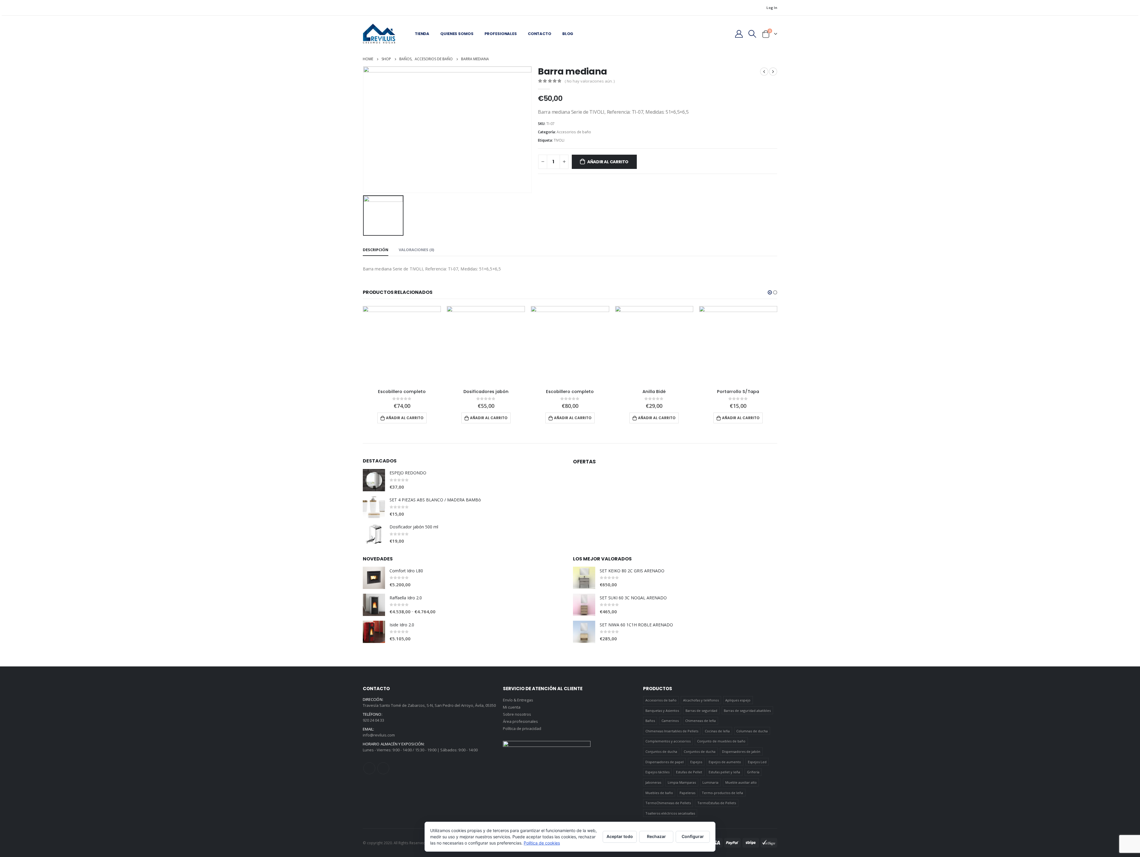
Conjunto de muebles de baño (721, 741)
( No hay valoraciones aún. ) (590, 81)
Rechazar (656, 836)
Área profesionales (520, 721)
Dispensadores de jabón (741, 751)
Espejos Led (757, 762)
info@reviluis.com (379, 735)
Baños (650, 720)
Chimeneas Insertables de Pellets (671, 731)
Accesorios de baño (574, 131)
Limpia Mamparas (682, 782)
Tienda (422, 34)
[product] (402, 345)
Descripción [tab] (375, 249)
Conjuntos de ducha (661, 751)
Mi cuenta (511, 707)
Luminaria (710, 782)
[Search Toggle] (752, 34)
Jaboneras (653, 782)
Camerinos (670, 720)
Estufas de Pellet (689, 772)
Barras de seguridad (701, 710)
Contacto (539, 34)
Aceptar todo (620, 836)
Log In (772, 7)
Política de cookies (542, 842)
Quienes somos (456, 34)
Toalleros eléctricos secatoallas (670, 813)
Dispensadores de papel (664, 762)
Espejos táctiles (657, 772)
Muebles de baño (659, 793)
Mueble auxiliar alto (741, 782)
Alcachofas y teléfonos (701, 700)
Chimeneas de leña (700, 720)
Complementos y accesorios (668, 741)
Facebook (369, 768)
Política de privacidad (522, 728)
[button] (769, 292)
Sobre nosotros (517, 714)
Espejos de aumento (725, 762)
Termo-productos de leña (722, 793)
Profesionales (500, 34)
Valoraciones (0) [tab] (416, 249)
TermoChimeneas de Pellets (668, 803)
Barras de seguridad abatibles (747, 710)
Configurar (693, 836)
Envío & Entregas (518, 700)
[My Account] (738, 34)
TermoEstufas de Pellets (716, 803)
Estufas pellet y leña (724, 772)
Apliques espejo (737, 700)
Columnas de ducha (752, 731)
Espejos (696, 762)
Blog (567, 34)
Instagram (383, 768)
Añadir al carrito (607, 162)
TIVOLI (559, 140)
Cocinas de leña (717, 731)
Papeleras (687, 793)
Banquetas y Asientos (662, 710)
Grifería (753, 772)
